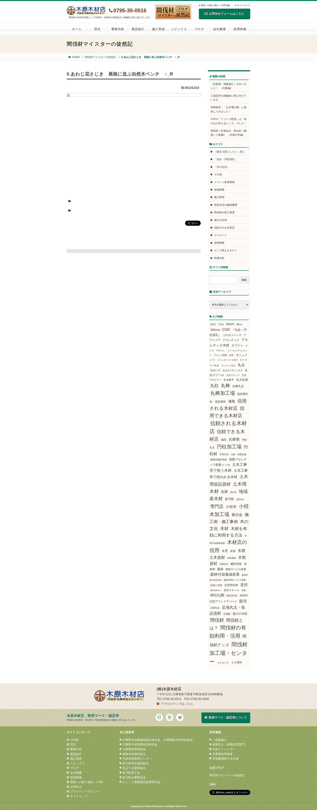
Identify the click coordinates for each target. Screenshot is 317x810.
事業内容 (117, 29)
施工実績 (158, 29)
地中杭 (233, 492)
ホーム (77, 29)
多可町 (229, 499)
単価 (233, 454)
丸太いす (215, 370)
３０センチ (223, 662)
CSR (226, 330)
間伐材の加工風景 (224, 212)
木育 (225, 551)
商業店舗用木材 (218, 459)
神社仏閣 (217, 595)
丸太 (241, 365)
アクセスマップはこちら (177, 703)
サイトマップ (243, 5)
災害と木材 (216, 585)
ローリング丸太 (228, 365)
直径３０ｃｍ (231, 590)
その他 (218, 174)
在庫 (224, 492)
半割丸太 (224, 454)
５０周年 (236, 662)
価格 (231, 401)
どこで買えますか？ (225, 250)
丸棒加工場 (222, 393)
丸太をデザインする (233, 370)
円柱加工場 (229, 446)
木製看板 (231, 558)
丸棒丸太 (238, 386)
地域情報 (219, 189)
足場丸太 (215, 608)
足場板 (226, 614)
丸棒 (225, 385)
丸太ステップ (233, 375)
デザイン (220, 350)
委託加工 (240, 499)
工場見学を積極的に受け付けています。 (229, 97)
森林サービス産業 (236, 569)
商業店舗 (241, 454)
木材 (224, 528)
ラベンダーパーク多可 (228, 360)
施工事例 (219, 197)
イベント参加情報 (224, 182)
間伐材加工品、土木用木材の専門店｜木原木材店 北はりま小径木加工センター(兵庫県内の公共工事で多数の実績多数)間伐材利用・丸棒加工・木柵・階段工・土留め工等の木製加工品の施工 (86, 10)
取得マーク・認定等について (228, 717)
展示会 (237, 515)
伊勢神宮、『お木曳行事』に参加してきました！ (229, 109)
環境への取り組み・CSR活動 (215, 5)
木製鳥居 (223, 564)
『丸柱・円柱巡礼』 (225, 159)
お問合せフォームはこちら (226, 13)
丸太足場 (242, 379)
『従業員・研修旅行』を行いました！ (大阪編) (229, 86)
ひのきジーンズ (232, 335)
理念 (97, 29)
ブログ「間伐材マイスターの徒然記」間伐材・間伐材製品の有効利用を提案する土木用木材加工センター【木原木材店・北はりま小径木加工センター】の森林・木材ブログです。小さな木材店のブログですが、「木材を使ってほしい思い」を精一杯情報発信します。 (173, 12)
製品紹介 (138, 29)
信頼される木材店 (224, 227)
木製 (233, 551)
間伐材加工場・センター (228, 653)
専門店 (216, 506)
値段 (223, 439)
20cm (213, 324)
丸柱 (214, 385)
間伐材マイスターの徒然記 (100, 57)
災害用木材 (231, 585)
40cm (239, 324)
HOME (76, 57)
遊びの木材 (220, 220)
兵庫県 (234, 439)
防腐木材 (219, 258)
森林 (220, 569)
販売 (243, 601)
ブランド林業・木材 (224, 355)
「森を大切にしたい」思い (229, 151)
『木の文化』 (221, 166)
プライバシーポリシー (84, 791)
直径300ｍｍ (216, 590)
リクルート (220, 235)
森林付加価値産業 (225, 574)
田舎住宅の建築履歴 (225, 204)
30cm (230, 324)
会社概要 (219, 29)
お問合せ (76, 786)
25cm (221, 324)
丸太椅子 (229, 379)
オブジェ (237, 345)
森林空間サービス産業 (235, 580)
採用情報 (240, 29)
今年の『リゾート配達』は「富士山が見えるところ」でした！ (229, 121)
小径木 (231, 507)
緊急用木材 (231, 595)
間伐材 (217, 620)
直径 (244, 585)
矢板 (243, 590)
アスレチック (231, 340)
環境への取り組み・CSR (86, 782)
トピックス (179, 29)
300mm (215, 329)
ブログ (199, 29)
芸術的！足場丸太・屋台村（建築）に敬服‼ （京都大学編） (229, 132)
